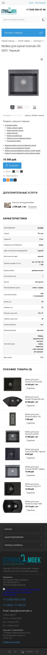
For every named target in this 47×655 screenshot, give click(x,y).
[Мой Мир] (11, 180)
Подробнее (31, 388)
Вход (31, 3)
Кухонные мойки (11, 125)
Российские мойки (14, 141)
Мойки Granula (12, 133)
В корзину (13, 165)
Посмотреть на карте (11, 642)
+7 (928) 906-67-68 (14, 599)
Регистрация (40, 3)
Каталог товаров (13, 32)
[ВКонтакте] (4, 180)
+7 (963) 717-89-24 (14, 605)
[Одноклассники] (8, 180)
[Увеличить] (23, 82)
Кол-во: (8, 171)
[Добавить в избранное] (41, 59)
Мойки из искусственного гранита (17, 148)
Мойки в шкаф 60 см (14, 136)
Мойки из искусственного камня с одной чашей (22, 150)
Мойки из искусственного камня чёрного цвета (22, 153)
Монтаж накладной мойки (23, 203)
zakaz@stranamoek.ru (21, 610)
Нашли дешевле (12, 175)
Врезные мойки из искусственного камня (20, 145)
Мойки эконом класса (15, 130)
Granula (40, 228)
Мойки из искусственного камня (19, 138)
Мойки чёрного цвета (15, 128)
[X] (15, 180)
